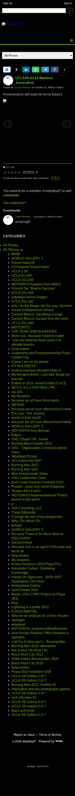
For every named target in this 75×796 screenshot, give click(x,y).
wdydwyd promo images (29, 297)
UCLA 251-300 (22, 323)
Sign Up (7, 3)
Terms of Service (50, 734)
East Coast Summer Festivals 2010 (37, 482)
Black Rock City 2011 (27, 654)
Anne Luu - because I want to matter (37, 336)
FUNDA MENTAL (24, 611)
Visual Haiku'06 (23, 262)
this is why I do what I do (29, 650)
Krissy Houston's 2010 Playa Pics (36, 564)
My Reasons (20, 396)
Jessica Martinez (22, 87)
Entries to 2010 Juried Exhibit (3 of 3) (38, 383)
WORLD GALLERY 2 (27, 426)
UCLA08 (10, 167)
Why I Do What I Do (25, 521)
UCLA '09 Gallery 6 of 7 (28, 714)
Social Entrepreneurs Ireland (32, 310)
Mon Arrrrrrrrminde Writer (29, 473)
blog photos (20, 555)
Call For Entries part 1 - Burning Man (38, 641)
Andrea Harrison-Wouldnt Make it (36, 370)
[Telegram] (45, 69)
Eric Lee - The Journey (28, 413)
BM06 (15, 254)
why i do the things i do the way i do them (41, 306)
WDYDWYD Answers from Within (36, 284)
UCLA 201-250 (22, 301)
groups (16, 525)
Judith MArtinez (23, 216)
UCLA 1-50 (19, 271)
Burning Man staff (24, 469)
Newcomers (20, 667)
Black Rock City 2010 (27, 663)
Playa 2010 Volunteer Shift (31, 671)
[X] (16, 69)
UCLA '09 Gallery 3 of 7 (28, 693)
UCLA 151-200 (22, 292)
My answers (20, 560)
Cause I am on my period (29, 361)
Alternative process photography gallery (40, 689)
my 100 (16, 392)
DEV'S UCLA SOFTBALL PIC (33, 387)
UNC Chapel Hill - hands (29, 439)
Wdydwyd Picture (24, 456)
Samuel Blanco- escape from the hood (39, 318)
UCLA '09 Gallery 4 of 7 (28, 702)
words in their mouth (26, 417)
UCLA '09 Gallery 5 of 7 (28, 706)
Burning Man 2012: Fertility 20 (33, 684)
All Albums (11, 249)
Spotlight (18, 620)
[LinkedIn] (26, 69)
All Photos (10, 245)
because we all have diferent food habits (41, 422)
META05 (17, 404)
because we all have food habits (35, 400)
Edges (16, 435)
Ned (14, 603)
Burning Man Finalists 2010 (31, 443)
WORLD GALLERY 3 (27, 529)
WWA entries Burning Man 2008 (35, 659)
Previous (8, 124)
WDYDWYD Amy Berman (30, 430)
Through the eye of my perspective (36, 517)
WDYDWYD (20, 327)
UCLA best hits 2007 (26, 460)
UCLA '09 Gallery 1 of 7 (28, 676)
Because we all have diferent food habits (41, 409)
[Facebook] (55, 69)
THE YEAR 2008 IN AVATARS (34, 331)
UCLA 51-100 (21, 275)
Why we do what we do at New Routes (39, 616)
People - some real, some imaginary (38, 486)
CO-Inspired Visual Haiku (30, 267)
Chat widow (20, 349)
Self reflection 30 (23, 697)
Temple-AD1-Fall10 (25, 491)
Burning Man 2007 (25, 465)
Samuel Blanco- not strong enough (37, 314)
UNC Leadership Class (28, 478)
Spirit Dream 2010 (24, 590)
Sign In (68, 3)
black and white (23, 710)
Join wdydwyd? (14, 203)
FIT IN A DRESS (23, 366)
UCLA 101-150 (22, 280)
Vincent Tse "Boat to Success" (33, 288)
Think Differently (23, 512)
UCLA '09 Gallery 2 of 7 (28, 680)
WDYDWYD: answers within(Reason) (39, 628)
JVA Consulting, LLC (26, 508)
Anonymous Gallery (26, 585)
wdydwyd (18, 624)
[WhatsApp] (35, 69)
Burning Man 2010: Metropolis (33, 646)
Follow (55, 178)
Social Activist (21, 542)
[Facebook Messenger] (7, 69)
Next (67, 124)
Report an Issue (24, 734)
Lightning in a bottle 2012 (30, 607)
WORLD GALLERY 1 (27, 258)
